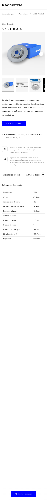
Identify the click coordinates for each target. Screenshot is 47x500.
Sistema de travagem (7, 14)
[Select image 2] (22, 85)
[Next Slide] (41, 54)
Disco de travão (23, 14)
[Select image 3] (36, 85)
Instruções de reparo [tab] (34, 175)
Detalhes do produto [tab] (11, 175)
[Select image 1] (8, 85)
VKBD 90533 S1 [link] (38, 14)
